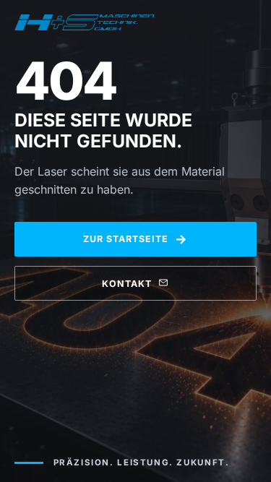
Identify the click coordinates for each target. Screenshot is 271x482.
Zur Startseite (135, 238)
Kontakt (127, 283)
